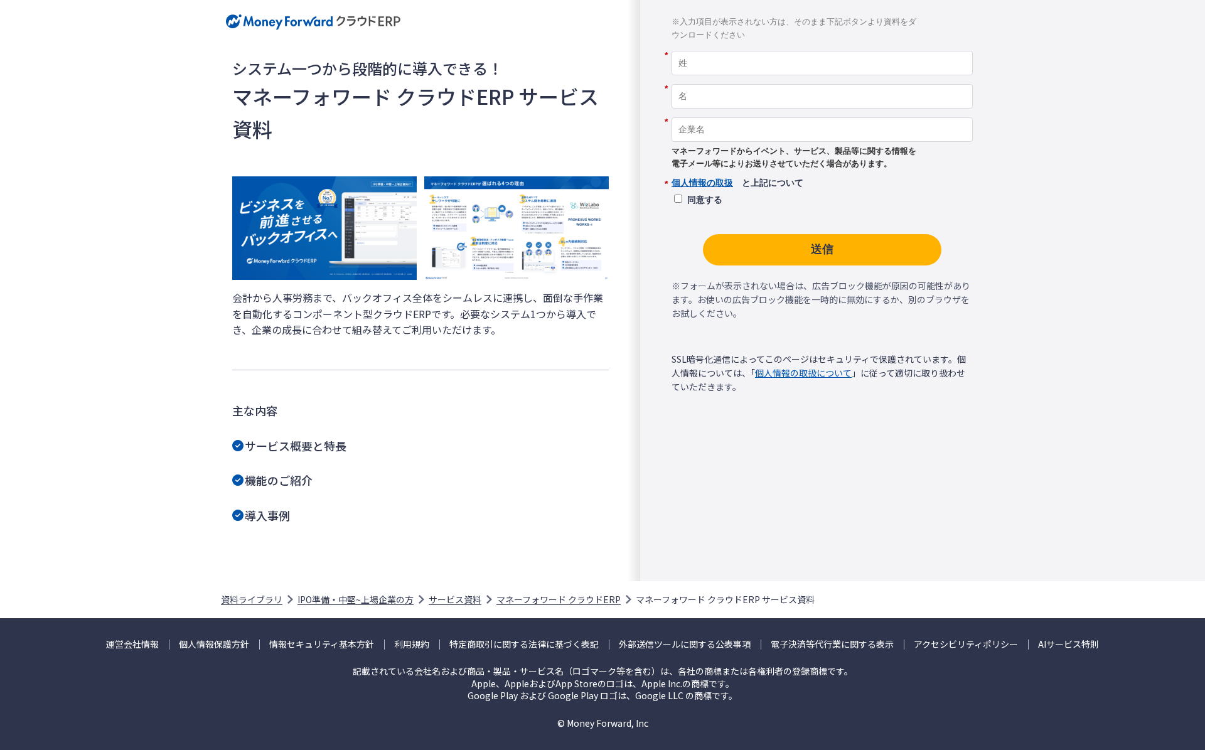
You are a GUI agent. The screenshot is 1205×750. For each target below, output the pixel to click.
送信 (822, 249)
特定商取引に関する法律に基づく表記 (524, 644)
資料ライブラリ (251, 599)
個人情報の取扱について (803, 373)
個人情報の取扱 (702, 183)
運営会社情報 (132, 644)
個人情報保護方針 (214, 644)
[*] (822, 46)
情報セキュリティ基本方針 (321, 644)
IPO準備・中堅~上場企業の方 (355, 599)
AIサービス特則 (1068, 644)
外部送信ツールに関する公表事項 (685, 644)
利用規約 (411, 644)
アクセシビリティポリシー (966, 644)
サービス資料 (455, 599)
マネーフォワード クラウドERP (558, 599)
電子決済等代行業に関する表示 (832, 644)
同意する (704, 200)
